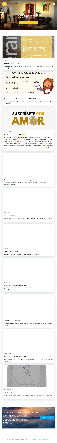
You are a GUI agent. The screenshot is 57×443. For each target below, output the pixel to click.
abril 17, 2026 (7, 96)
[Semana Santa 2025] (28, 235)
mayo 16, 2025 (7, 177)
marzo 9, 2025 (7, 389)
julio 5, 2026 (7, 60)
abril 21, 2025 (7, 212)
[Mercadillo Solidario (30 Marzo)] (28, 340)
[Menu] (54, 4)
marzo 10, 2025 (7, 318)
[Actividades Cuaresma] (28, 304)
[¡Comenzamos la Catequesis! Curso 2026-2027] (28, 83)
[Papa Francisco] (28, 199)
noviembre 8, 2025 (8, 131)
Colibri (48, 439)
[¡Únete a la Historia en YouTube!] (28, 269)
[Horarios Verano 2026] (28, 47)
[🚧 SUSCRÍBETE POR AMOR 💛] (28, 118)
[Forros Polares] (28, 376)
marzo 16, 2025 (7, 282)
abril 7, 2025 (7, 248)
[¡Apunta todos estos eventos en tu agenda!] (28, 163)
